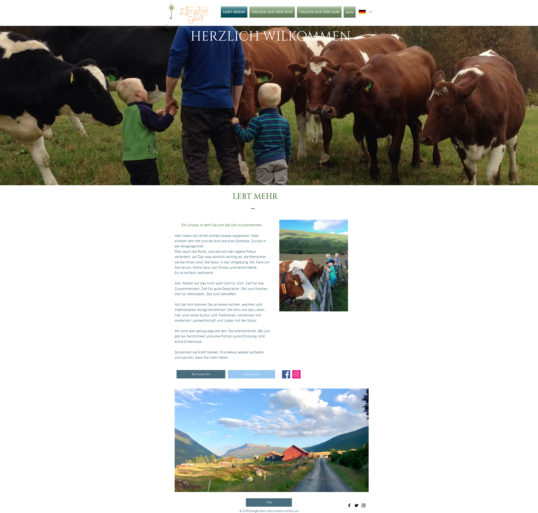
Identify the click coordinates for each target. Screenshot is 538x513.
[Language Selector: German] (365, 11)
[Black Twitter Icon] (356, 505)
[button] (275, 440)
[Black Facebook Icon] (349, 505)
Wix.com (293, 511)
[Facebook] (286, 374)
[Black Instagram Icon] (363, 505)
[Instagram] (296, 374)
